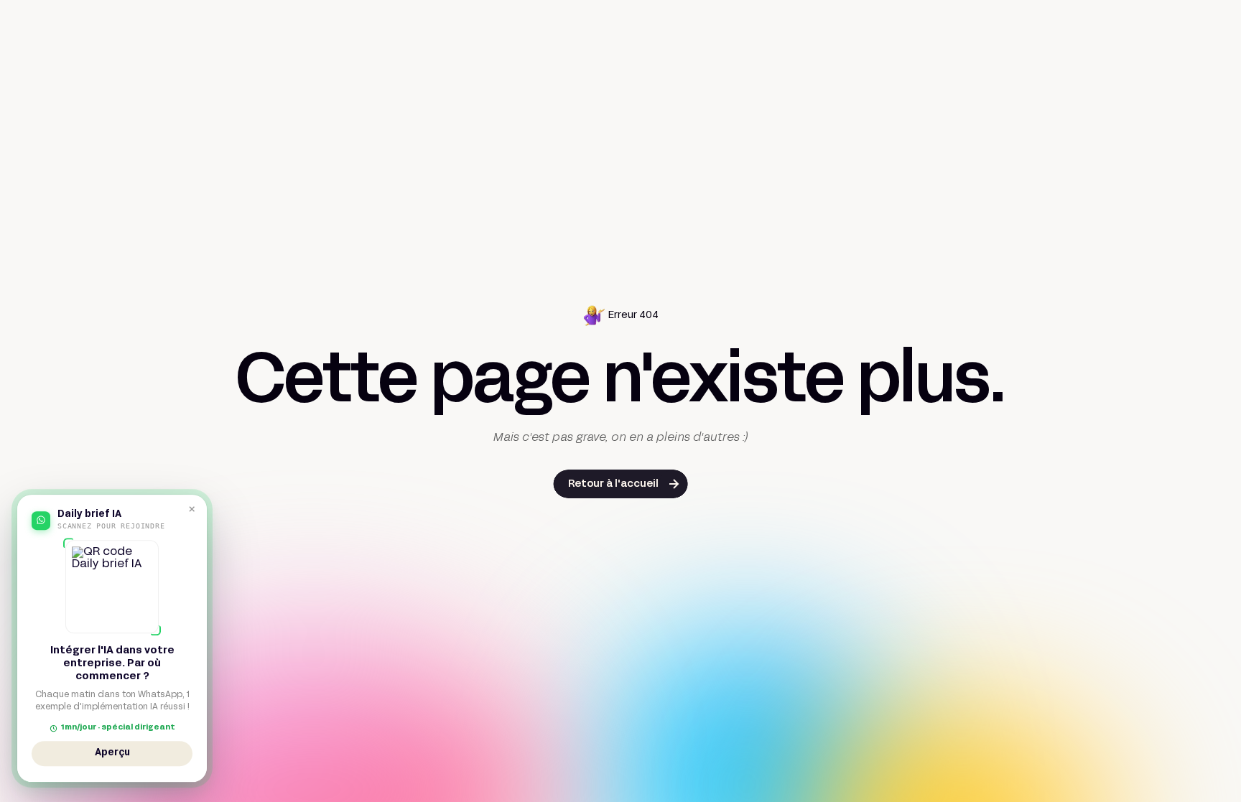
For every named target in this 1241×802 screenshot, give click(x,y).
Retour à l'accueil (613, 484)
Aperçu (112, 755)
